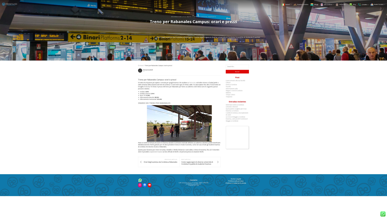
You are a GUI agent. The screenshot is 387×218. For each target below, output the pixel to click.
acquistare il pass (155, 152)
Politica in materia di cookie (236, 183)
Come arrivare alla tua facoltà (236, 80)
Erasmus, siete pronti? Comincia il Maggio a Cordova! (237, 120)
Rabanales (192, 83)
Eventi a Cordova (231, 84)
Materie (228, 93)
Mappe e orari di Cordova (234, 91)
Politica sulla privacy (235, 181)
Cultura (228, 82)
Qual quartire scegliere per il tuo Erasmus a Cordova (236, 110)
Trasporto (229, 97)
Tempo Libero (230, 95)
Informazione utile (232, 89)
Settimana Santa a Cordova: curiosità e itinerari (235, 106)
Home (141, 65)
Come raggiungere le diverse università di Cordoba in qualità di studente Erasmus (227, 37)
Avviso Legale (236, 179)
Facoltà (228, 87)
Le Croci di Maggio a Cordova (235, 117)
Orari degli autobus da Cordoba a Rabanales (174, 37)
